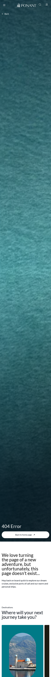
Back (7, 14)
